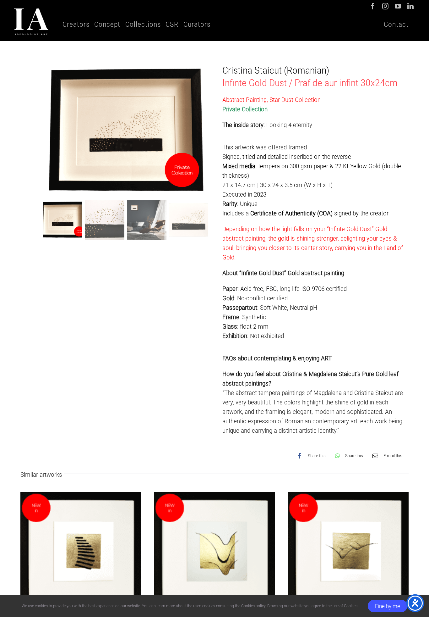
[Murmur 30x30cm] (214, 496)
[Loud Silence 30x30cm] (80, 496)
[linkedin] (410, 6)
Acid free (251, 288)
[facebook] (373, 6)
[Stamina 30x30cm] (348, 496)
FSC (271, 288)
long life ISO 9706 (302, 288)
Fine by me (387, 606)
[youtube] (398, 6)
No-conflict (251, 298)
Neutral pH (303, 307)
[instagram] (385, 6)
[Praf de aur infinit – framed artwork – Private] (126, 130)
